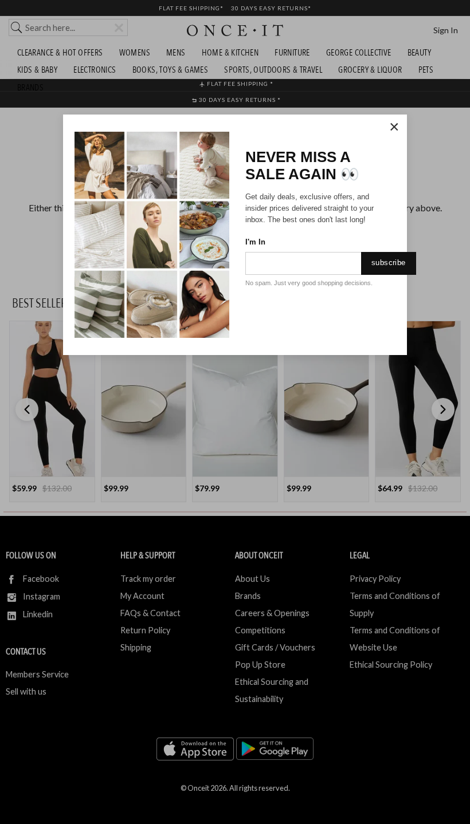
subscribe (388, 262)
